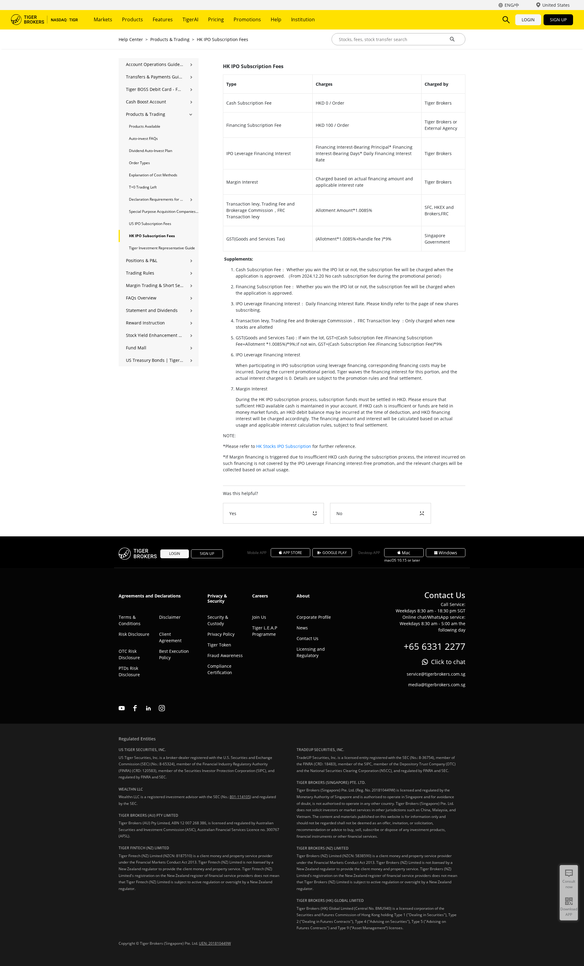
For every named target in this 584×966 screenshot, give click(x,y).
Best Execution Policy (174, 654)
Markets (103, 19)
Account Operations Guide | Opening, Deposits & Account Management (154, 64)
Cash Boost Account (146, 102)
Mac (406, 553)
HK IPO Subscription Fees (222, 39)
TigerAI (190, 19)
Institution (303, 19)
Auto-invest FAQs (143, 138)
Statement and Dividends (152, 310)
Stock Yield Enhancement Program (154, 335)
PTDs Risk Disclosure (129, 671)
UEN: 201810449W (215, 943)
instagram (162, 708)
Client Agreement (170, 637)
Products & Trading (169, 39)
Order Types (139, 162)
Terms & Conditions (130, 620)
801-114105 (240, 796)
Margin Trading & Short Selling (154, 285)
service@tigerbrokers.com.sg (436, 674)
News (302, 628)
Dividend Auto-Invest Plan (150, 150)
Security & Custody (217, 620)
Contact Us (307, 638)
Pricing (216, 19)
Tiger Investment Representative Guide (162, 248)
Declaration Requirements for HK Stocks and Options (156, 199)
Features (163, 19)
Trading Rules (140, 273)
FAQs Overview (141, 298)
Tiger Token (219, 645)
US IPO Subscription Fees (150, 223)
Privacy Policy (221, 634)
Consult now (568, 884)
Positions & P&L (141, 260)
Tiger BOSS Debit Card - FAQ (154, 89)
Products (132, 19)
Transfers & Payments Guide (154, 77)
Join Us (259, 617)
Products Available (144, 126)
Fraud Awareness (225, 655)
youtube (122, 708)
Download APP (568, 911)
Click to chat (448, 662)
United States (556, 5)
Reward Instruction (145, 323)
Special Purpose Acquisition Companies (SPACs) (164, 211)
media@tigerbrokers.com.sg (436, 684)
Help (276, 19)
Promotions (247, 19)
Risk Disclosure (134, 634)
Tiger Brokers (44, 19)
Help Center (131, 39)
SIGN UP (558, 20)
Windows (448, 553)
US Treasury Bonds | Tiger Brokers (154, 360)
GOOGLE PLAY (334, 552)
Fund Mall (136, 348)
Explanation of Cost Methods (153, 175)
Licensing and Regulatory (311, 652)
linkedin (148, 708)
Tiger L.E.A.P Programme (264, 631)
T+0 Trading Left (143, 187)
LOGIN (528, 20)
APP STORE (292, 552)
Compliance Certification (219, 669)
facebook (135, 708)
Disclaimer (170, 617)
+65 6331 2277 (434, 646)
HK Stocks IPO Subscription (283, 446)
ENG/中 (512, 5)
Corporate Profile (314, 617)
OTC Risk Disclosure (129, 654)
